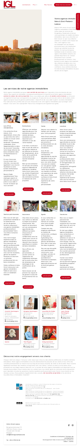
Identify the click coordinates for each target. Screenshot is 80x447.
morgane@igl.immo (31, 318)
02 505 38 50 (38, 398)
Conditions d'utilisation (57, 436)
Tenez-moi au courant (63, 5)
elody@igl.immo (49, 347)
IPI (44, 387)
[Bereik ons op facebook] (69, 425)
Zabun (66, 441)
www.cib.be (29, 405)
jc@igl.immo (66, 318)
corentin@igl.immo (12, 321)
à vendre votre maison (58, 96)
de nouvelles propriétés (52, 373)
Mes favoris (48, 5)
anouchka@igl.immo (48, 318)
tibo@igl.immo (29, 347)
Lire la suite (9, 194)
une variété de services (35, 92)
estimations (26, 5)
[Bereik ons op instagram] (73, 425)
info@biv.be (46, 398)
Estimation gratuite (78, 21)
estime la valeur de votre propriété (16, 96)
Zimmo (71, 441)
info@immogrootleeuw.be (15, 434)
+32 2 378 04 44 (14, 440)
